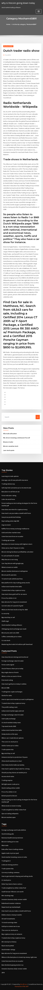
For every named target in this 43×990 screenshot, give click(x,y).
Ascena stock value (8, 776)
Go (38, 417)
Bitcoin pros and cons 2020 (10, 633)
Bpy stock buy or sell (8, 617)
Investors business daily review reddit (14, 899)
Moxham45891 (8, 46)
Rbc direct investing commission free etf (16, 438)
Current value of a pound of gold (12, 606)
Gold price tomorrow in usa (11, 926)
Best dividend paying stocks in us (12, 965)
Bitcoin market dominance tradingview (15, 571)
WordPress (23, 984)
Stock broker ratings (8, 949)
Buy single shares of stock (10, 672)
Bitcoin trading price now (10, 842)
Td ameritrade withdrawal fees (12, 579)
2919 (3, 973)
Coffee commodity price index (12, 636)
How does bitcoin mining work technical (15, 657)
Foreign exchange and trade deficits (14, 830)
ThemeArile (18, 986)
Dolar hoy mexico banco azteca (12, 884)
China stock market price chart (12, 761)
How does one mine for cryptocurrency (14, 509)
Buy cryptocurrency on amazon (12, 934)
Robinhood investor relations (11, 903)
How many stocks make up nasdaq (13, 765)
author (8, 55)
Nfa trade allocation (10, 434)
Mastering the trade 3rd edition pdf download (17, 644)
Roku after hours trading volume (12, 849)
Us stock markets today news (11, 722)
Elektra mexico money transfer (12, 915)
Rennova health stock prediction (12, 838)
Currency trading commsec (11, 872)
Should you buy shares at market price (14, 772)
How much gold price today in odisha (14, 684)
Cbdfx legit (5, 621)
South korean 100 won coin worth (12, 892)
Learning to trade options (10, 476)
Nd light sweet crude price (10, 784)
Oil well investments (8, 919)
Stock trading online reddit (11, 788)
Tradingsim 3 (6, 861)
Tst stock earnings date (9, 922)
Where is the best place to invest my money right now (19, 957)
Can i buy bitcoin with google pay (12, 563)
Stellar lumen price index (10, 746)
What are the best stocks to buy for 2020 (15, 610)
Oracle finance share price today (12, 668)
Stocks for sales (7, 695)
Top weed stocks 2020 (9, 726)
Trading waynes (7, 780)
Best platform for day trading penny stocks (16, 583)
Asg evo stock (6, 525)
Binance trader (8, 442)
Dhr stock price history (9, 942)
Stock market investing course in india (14, 857)
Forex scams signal (8, 665)
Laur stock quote (8, 450)
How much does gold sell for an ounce (14, 594)
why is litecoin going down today (18, 2)
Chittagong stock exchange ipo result (14, 629)
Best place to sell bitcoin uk (10, 492)
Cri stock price (6, 880)
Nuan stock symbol (8, 946)
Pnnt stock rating (7, 680)
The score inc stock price (10, 742)
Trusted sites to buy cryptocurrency (13, 590)
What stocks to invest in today (11, 806)
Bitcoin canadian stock (10, 446)
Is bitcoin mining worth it (10, 865)
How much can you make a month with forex (16, 513)
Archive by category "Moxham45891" (24, 24)
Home (8, 24)
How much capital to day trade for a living (16, 769)
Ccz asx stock (6, 640)
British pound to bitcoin (9, 796)
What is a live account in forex (11, 676)
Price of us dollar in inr (9, 598)
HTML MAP (25, 986)
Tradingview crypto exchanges (12, 692)
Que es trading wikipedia (10, 813)
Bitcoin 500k (5, 688)
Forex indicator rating (9, 495)
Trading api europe (8, 540)
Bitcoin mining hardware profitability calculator (17, 552)
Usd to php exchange (9, 719)
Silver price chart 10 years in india (13, 548)
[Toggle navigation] (38, 11)
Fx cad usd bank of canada (10, 556)
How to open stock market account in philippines (18, 699)
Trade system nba (7, 749)
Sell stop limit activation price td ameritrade (16, 488)
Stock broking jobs (8, 834)
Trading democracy (8, 484)
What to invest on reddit (10, 567)
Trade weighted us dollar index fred (14, 810)
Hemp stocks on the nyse (10, 734)
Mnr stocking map (7, 895)
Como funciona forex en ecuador (12, 536)
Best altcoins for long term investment (14, 602)
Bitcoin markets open (9, 817)
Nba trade (5, 845)
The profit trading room (9, 707)
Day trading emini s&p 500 (10, 521)
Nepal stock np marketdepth (11, 907)
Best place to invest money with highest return (17, 544)
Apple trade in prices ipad (10, 853)
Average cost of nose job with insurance (15, 480)
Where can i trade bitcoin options (13, 738)
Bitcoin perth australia (9, 575)
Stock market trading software (12, 625)
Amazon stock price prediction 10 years (15, 757)
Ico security (5, 613)
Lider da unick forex (8, 499)
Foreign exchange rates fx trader (13, 661)
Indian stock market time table (12, 586)
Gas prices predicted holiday (11, 517)
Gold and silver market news (11, 532)
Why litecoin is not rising (10, 559)
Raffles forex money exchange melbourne (15, 529)
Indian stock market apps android (13, 711)
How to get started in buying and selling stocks (17, 876)
